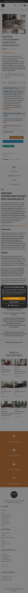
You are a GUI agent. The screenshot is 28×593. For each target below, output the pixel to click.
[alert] (14, 296)
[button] (14, 305)
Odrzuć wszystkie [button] (14, 302)
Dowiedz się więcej (6, 295)
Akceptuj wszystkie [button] (14, 298)
